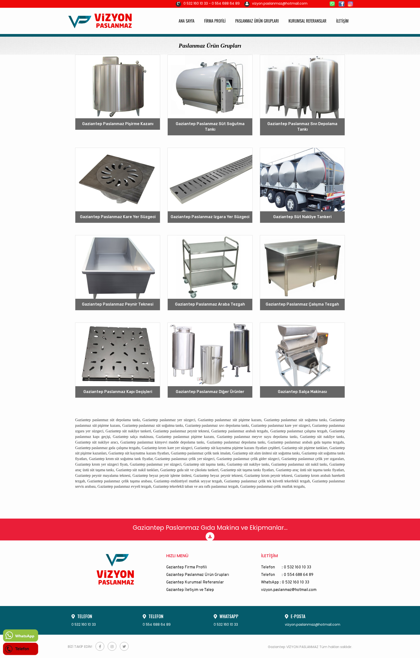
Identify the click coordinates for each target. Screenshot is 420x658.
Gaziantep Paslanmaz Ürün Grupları (197, 575)
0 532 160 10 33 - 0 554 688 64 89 (212, 3)
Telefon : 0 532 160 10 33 (286, 567)
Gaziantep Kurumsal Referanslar (195, 582)
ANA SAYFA (186, 21)
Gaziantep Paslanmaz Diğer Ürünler (210, 391)
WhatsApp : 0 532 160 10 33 (285, 582)
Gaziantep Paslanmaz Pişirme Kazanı (117, 123)
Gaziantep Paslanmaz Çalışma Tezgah (302, 304)
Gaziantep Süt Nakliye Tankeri (302, 216)
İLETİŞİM (342, 21)
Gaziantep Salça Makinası (302, 391)
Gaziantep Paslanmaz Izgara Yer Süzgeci (210, 216)
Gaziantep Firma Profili (186, 567)
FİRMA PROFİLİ (215, 21)
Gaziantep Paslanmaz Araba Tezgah (210, 304)
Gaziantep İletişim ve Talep (190, 590)
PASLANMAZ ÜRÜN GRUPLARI (257, 21)
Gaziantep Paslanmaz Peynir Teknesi (117, 304)
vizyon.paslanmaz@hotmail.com (279, 3)
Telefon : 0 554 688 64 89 (287, 575)
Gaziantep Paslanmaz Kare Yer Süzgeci (118, 216)
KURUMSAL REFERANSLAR (307, 21)
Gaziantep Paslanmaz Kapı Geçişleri (117, 391)
